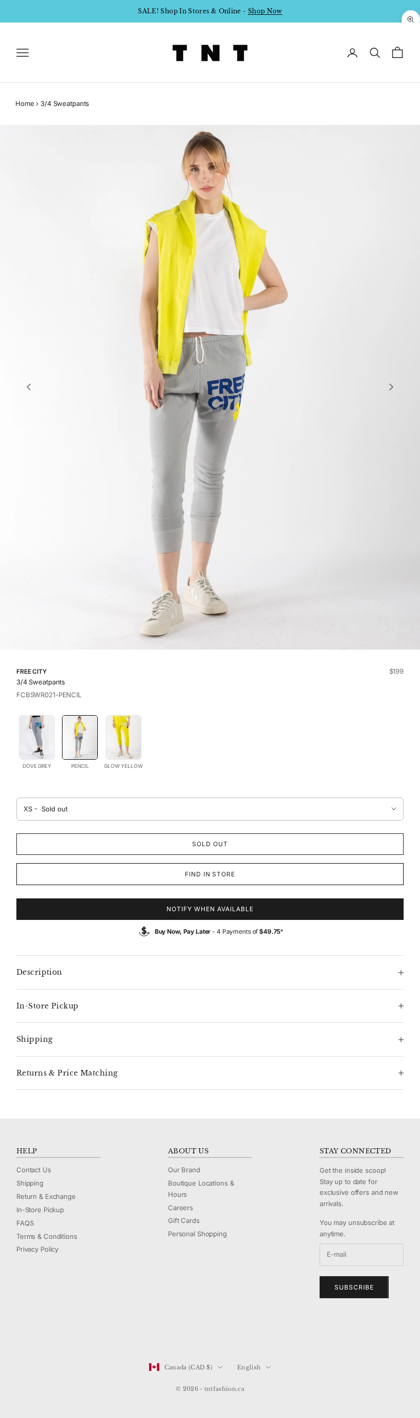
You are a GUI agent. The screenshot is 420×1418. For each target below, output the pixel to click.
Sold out (210, 844)
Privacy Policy (37, 1249)
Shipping (30, 1183)
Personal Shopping (197, 1234)
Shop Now (265, 11)
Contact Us (33, 1170)
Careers (180, 1208)
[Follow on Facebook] (21, 1333)
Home (24, 103)
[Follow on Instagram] (48, 1333)
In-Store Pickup (40, 1210)
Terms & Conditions (46, 1236)
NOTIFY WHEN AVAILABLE (209, 909)
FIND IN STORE (210, 874)
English (249, 1367)
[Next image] (391, 387)
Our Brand (184, 1170)
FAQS (24, 1223)
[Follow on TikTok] (101, 1333)
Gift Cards (184, 1220)
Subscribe (354, 1287)
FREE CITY (31, 671)
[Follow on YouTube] (75, 1333)
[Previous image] (28, 387)
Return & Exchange (46, 1196)
